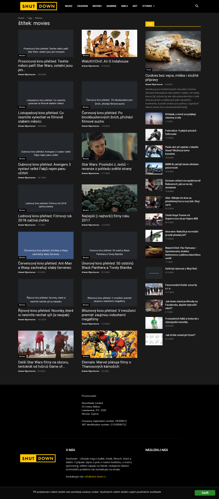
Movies (97, 6)
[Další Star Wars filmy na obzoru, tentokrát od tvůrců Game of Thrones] (46, 344)
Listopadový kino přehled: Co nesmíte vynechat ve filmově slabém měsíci (41, 117)
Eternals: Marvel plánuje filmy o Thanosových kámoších (106, 364)
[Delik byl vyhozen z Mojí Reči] (154, 273)
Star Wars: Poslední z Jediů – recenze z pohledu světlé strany (107, 166)
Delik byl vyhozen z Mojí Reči (181, 268)
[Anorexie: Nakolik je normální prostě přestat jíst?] (154, 236)
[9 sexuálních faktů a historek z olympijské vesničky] (154, 323)
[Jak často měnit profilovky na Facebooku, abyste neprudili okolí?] (154, 306)
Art (135, 6)
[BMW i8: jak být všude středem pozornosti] (154, 169)
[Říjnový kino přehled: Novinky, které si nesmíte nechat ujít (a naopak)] (46, 292)
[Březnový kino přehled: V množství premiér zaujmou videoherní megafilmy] (109, 292)
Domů (21, 18)
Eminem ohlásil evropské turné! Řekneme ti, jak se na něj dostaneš (183, 184)
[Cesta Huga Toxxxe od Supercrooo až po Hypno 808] (154, 219)
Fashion (82, 6)
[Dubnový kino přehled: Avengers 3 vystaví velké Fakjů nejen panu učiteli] (46, 146)
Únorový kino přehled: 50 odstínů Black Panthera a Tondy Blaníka (107, 265)
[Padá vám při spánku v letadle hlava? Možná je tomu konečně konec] (154, 151)
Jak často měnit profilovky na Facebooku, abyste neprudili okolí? (181, 305)
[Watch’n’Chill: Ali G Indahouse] (109, 43)
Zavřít (205, 492)
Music (69, 6)
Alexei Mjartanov (26, 74)
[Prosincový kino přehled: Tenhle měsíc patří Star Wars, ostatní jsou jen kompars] (46, 43)
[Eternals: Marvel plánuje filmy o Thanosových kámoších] (109, 344)
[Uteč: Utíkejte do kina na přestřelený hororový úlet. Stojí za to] (154, 202)
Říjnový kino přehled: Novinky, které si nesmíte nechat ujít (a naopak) (45, 313)
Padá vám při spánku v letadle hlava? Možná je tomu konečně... (181, 150)
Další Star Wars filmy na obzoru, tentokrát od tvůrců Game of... (43, 364)
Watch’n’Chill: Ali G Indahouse (105, 61)
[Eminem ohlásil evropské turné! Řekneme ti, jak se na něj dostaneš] (154, 185)
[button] (197, 6)
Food (148, 69)
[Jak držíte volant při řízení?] (154, 339)
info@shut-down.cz (95, 476)
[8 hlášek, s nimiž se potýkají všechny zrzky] (154, 118)
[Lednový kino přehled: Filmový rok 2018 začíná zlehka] (46, 198)
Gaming (111, 6)
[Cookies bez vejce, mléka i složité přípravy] (173, 51)
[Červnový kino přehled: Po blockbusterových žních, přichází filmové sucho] (109, 95)
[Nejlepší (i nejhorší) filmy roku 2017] (109, 198)
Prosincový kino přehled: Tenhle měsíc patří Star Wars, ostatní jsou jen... (45, 65)
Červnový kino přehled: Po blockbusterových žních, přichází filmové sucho (107, 117)
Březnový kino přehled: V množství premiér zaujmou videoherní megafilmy (109, 315)
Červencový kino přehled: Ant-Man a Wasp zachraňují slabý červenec (45, 265)
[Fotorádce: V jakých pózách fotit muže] (154, 135)
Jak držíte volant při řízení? (180, 335)
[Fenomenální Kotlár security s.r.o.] (154, 289)
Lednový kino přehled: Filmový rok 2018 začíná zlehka (45, 218)
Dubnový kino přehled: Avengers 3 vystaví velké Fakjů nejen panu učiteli (44, 168)
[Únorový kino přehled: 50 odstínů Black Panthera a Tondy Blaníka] (109, 245)
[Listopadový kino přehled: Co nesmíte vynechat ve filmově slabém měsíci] (46, 95)
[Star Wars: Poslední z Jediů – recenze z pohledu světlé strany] (109, 146)
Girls (124, 6)
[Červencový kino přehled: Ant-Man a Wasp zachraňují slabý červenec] (46, 245)
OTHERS (147, 6)
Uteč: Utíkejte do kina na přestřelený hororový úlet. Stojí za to (182, 201)
